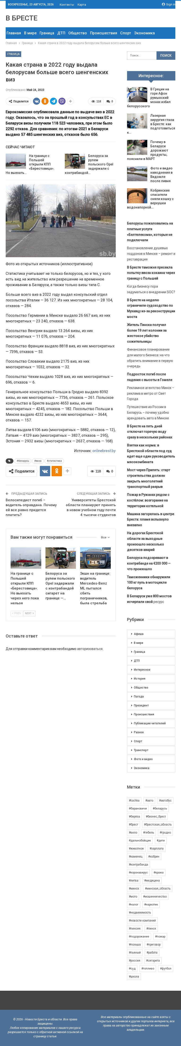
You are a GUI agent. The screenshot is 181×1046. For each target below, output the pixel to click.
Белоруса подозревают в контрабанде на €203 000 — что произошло (149, 563)
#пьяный (135, 952)
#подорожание (139, 936)
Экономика (144, 33)
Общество (77, 33)
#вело (133, 832)
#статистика (54, 461)
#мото (133, 896)
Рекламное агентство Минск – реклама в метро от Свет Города (150, 393)
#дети (161, 840)
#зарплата (157, 848)
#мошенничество (155, 896)
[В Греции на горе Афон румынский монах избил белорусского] (137, 94)
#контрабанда (138, 864)
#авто (149, 800)
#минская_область (157, 888)
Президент (141, 705)
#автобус (165, 800)
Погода (139, 696)
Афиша (139, 634)
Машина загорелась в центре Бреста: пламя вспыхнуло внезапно (150, 519)
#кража (159, 872)
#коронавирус (138, 872)
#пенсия (134, 928)
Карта (82, 4)
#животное (136, 848)
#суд (132, 968)
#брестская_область (158, 824)
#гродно (165, 832)
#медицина (152, 880)
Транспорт (141, 750)
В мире (30, 33)
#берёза (134, 816)
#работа (152, 952)
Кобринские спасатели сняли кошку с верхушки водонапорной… (150, 198)
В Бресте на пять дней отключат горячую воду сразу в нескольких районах (149, 431)
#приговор (153, 944)
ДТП (61, 33)
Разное (139, 732)
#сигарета (153, 960)
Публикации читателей (150, 723)
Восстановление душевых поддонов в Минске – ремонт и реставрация (151, 253)
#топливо (147, 968)
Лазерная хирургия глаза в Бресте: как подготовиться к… (151, 124)
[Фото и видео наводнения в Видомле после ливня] (137, 173)
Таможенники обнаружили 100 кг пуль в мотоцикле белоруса (148, 582)
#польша (135, 944)
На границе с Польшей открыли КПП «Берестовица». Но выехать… (30, 164)
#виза (37, 461)
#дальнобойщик (140, 840)
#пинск (151, 928)
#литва (133, 880)
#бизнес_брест (156, 816)
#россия (134, 960)
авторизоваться (90, 649)
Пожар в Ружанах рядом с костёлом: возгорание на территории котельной (148, 500)
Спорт (125, 33)
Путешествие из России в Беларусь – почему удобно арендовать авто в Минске (148, 412)
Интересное (142, 669)
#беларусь (23, 461)
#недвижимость (140, 912)
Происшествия (103, 33)
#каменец (135, 856)
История (139, 678)
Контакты (67, 4)
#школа (134, 976)
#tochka (134, 800)
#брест (133, 824)
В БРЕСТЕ (21, 18)
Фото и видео (143, 759)
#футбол (165, 968)
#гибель (148, 832)
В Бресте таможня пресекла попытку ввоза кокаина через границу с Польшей (151, 273)
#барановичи (138, 808)
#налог (133, 904)
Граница (47, 33)
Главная (14, 33)
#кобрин (153, 856)
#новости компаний (142, 920)
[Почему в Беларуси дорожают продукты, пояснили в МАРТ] (137, 147)
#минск (134, 888)
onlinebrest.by (104, 451)
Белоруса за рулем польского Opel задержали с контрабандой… (89, 164)
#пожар (160, 936)
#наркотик (151, 904)
